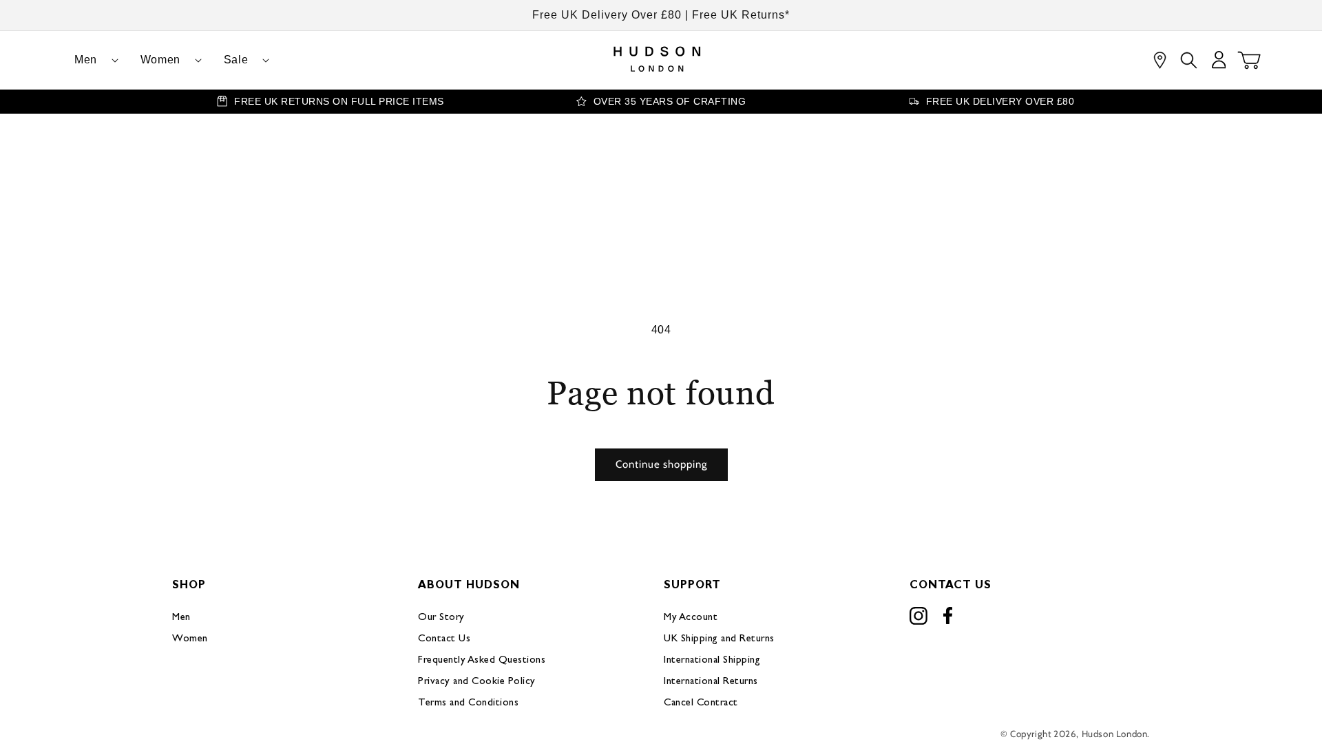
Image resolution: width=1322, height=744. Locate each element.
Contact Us (444, 638)
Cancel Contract (701, 703)
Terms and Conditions (468, 703)
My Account (690, 617)
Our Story (441, 617)
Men (181, 617)
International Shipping (712, 660)
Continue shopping (661, 464)
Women (190, 638)
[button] (91, 60)
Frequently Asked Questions (481, 660)
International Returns (711, 681)
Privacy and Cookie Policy (477, 681)
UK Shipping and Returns (719, 638)
